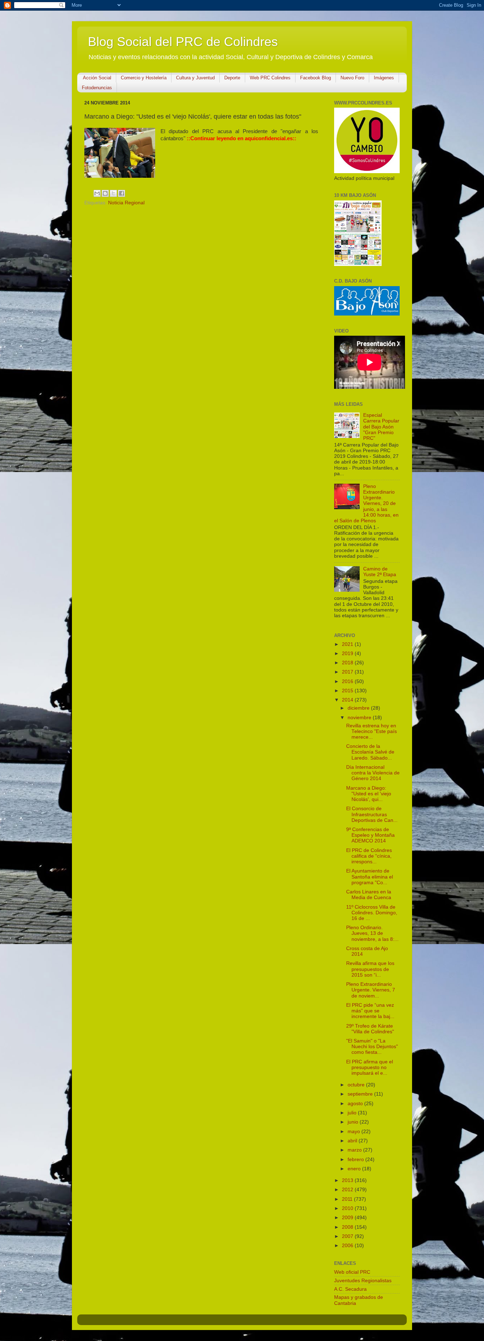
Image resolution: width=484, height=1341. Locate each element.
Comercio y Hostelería (144, 77)
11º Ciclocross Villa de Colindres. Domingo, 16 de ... (371, 912)
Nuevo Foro (352, 77)
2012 (348, 1189)
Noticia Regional (126, 202)
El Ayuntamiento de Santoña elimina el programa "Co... (369, 876)
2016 (348, 681)
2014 (348, 700)
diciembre (359, 708)
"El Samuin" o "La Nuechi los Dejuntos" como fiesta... (372, 1046)
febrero (356, 1159)
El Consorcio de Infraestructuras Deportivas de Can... (372, 814)
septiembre (361, 1094)
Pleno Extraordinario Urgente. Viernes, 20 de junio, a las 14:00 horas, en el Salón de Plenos (366, 503)
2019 (348, 653)
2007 (348, 1236)
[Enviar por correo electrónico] (97, 193)
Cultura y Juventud (195, 77)
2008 (348, 1227)
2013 (348, 1180)
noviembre (360, 717)
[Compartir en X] (113, 193)
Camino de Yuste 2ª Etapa (379, 571)
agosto (356, 1103)
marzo (355, 1150)
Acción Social (97, 77)
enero (355, 1168)
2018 (348, 662)
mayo (354, 1131)
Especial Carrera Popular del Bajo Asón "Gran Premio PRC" (381, 427)
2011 (348, 1199)
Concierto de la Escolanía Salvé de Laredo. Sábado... (370, 752)
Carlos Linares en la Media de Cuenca (368, 894)
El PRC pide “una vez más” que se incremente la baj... (370, 1010)
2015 (348, 690)
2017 (348, 672)
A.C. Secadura (350, 1289)
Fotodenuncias (97, 87)
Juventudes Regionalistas (363, 1280)
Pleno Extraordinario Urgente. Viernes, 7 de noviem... (370, 990)
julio (353, 1112)
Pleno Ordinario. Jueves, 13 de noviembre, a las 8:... (372, 933)
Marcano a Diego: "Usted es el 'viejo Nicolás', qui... (368, 793)
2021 (348, 644)
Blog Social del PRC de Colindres (183, 41)
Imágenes (384, 77)
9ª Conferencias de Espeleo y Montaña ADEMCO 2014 (370, 835)
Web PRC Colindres (270, 77)
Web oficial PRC (352, 1272)
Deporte (232, 77)
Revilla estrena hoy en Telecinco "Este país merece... (371, 731)
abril (353, 1140)
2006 (348, 1245)
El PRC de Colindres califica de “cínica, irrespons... (369, 856)
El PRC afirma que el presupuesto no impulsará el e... (369, 1067)
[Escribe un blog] (105, 193)
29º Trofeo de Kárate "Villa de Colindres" (370, 1028)
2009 (348, 1217)
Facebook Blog (315, 77)
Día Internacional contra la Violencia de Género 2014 (373, 773)
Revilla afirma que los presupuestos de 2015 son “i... (370, 969)
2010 (348, 1208)
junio (354, 1122)
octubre (357, 1084)
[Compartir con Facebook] (121, 193)
